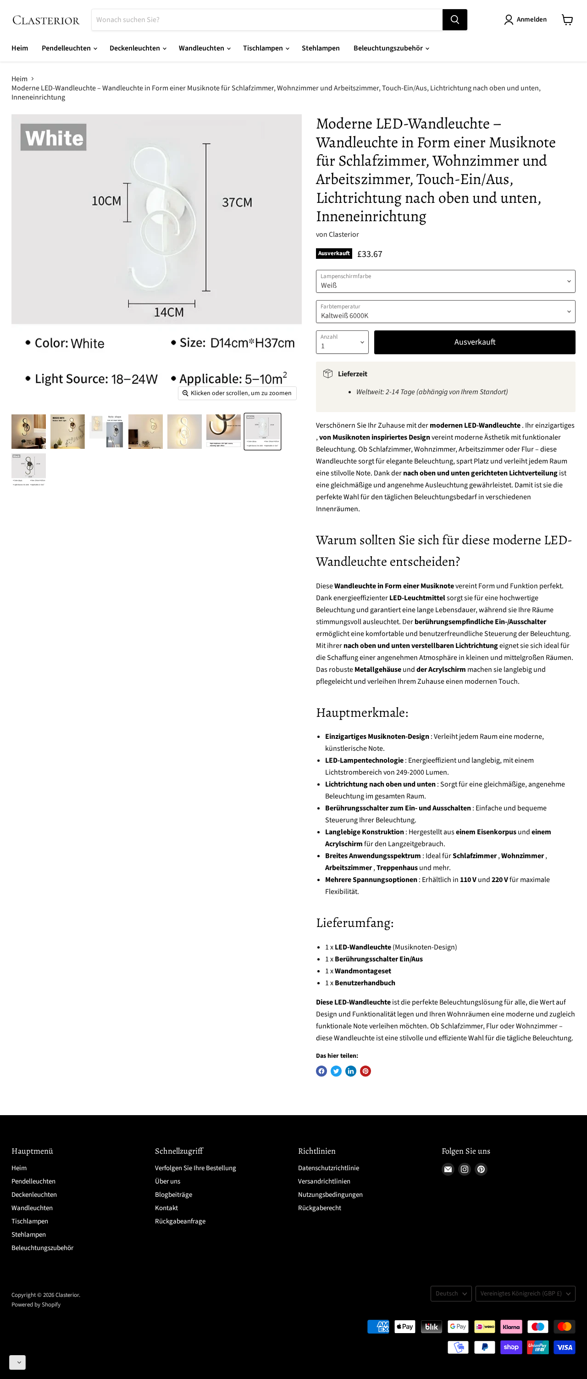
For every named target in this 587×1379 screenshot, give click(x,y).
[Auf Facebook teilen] (321, 1071)
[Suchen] (455, 19)
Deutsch (447, 1293)
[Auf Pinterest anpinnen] (365, 1071)
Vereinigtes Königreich (521, 1293)
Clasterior (344, 234)
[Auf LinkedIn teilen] (350, 1071)
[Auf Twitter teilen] (336, 1071)
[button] (17, 1362)
